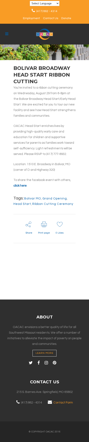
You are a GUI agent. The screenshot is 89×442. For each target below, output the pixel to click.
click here (20, 185)
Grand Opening (54, 198)
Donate (66, 18)
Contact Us (50, 18)
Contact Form (63, 402)
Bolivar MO (32, 198)
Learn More (44, 353)
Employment (31, 18)
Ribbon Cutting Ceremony (52, 204)
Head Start (22, 204)
